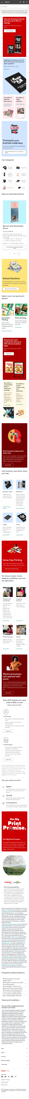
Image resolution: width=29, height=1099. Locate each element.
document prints (19, 941)
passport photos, (6, 943)
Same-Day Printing (23, 181)
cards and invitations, (8, 957)
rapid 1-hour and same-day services (11, 924)
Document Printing (10, 167)
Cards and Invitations (23, 174)
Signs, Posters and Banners (10, 174)
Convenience (11, 803)
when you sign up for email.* (14, 705)
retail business (5, 965)
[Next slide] (18, 253)
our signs (15, 913)
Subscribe (8, 731)
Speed (8, 787)
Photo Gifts (10, 187)
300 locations (5, 927)
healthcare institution (15, 965)
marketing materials (7, 911)
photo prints (14, 937)
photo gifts (7, 940)
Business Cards (10, 181)
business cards (21, 957)
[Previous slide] (10, 253)
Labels (23, 187)
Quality (9, 795)
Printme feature (15, 946)
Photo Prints (23, 167)
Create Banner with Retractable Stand (14, 247)
